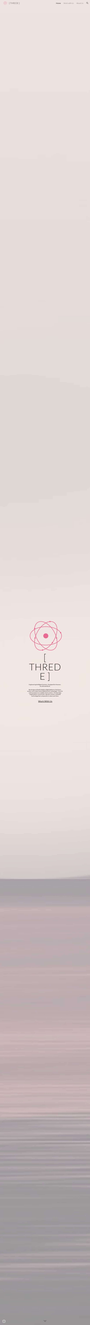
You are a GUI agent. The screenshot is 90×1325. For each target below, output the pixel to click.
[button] (87, 3)
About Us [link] (79, 3)
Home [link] (58, 3)
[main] (45, 666)
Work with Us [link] (69, 3)
